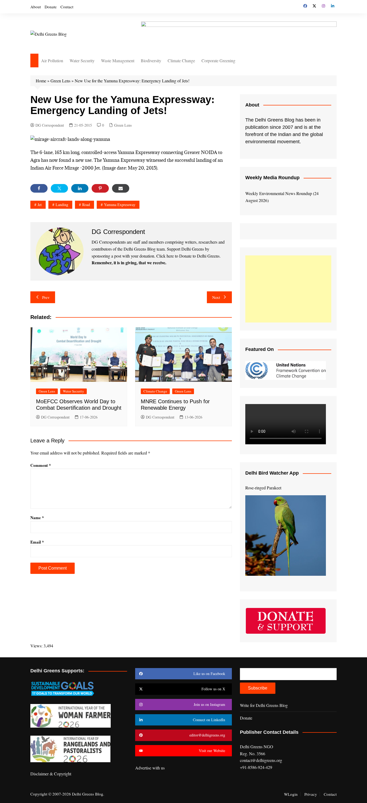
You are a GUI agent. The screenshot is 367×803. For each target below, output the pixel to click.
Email (37, 542)
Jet (40, 204)
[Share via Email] (120, 188)
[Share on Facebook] (39, 188)
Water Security (82, 60)
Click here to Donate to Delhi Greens (188, 256)
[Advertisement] (288, 288)
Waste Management (117, 60)
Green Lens (60, 80)
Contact (66, 6)
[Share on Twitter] (59, 188)
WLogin (291, 794)
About (35, 6)
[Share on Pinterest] (100, 188)
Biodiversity (151, 60)
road (86, 204)
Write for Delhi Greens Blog (264, 705)
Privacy (310, 794)
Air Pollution (52, 60)
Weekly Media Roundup (272, 177)
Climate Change (181, 60)
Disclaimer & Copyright (50, 773)
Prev (46, 297)
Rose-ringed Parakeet (263, 487)
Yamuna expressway (119, 204)
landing (62, 204)
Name (37, 517)
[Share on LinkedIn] (79, 188)
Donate (51, 6)
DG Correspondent (49, 125)
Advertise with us (150, 768)
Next (216, 297)
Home (41, 80)
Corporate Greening (218, 60)
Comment (40, 465)
